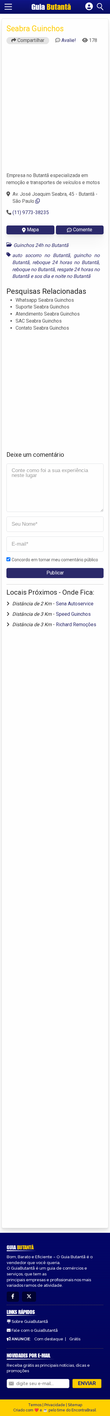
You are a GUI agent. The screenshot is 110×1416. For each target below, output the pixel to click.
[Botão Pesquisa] (101, 6)
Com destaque (48, 1339)
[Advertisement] (55, 111)
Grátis (74, 1339)
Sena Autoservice (75, 604)
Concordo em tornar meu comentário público (55, 559)
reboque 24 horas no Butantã (65, 262)
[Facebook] (13, 1297)
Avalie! (68, 40)
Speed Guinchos (73, 614)
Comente (82, 230)
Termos (35, 1405)
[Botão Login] (89, 6)
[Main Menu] (8, 7)
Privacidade (54, 1405)
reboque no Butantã (33, 269)
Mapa (33, 230)
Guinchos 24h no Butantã (40, 245)
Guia (51, 6)
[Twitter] (29, 1297)
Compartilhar (30, 40)
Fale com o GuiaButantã (35, 1330)
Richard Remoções (76, 624)
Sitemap (75, 1405)
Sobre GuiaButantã (30, 1321)
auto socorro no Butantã (41, 255)
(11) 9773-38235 (31, 212)
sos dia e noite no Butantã (62, 276)
